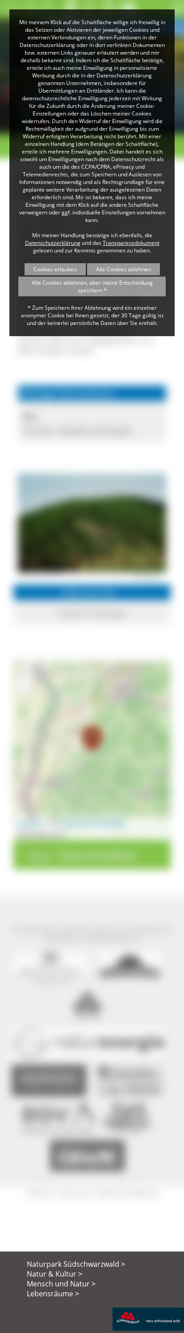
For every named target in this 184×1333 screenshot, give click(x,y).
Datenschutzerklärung (52, 243)
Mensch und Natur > (61, 1284)
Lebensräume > (53, 1294)
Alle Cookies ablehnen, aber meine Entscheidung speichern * (92, 286)
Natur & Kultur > (54, 1274)
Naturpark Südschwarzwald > (76, 1264)
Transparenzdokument (131, 243)
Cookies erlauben (55, 269)
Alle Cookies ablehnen (123, 269)
